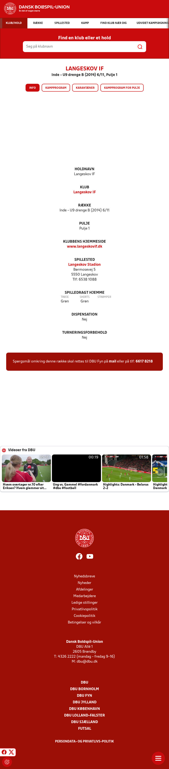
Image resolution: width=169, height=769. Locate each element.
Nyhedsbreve (84, 576)
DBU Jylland (84, 702)
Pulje (84, 223)
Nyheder (84, 583)
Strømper (104, 297)
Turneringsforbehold (84, 332)
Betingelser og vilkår (84, 622)
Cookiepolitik (84, 616)
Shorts (84, 297)
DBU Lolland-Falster (84, 715)
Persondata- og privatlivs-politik (84, 741)
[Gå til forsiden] (34, 8)
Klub (84, 187)
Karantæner (85, 88)
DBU (84, 682)
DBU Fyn (84, 696)
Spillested (84, 260)
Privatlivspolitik (84, 609)
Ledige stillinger (85, 603)
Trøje (65, 297)
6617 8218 (144, 361)
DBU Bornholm (84, 689)
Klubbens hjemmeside (84, 242)
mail (112, 361)
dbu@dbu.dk (87, 661)
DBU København (84, 709)
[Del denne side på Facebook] (4, 753)
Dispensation (84, 314)
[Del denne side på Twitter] (11, 753)
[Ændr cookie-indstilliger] (7, 762)
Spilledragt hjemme (84, 293)
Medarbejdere (84, 596)
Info (32, 88)
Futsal (84, 729)
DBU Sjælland (84, 722)
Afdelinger (84, 589)
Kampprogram (55, 88)
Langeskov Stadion (84, 265)
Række (84, 205)
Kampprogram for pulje (122, 88)
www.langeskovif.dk (84, 246)
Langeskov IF (84, 192)
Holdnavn (84, 169)
